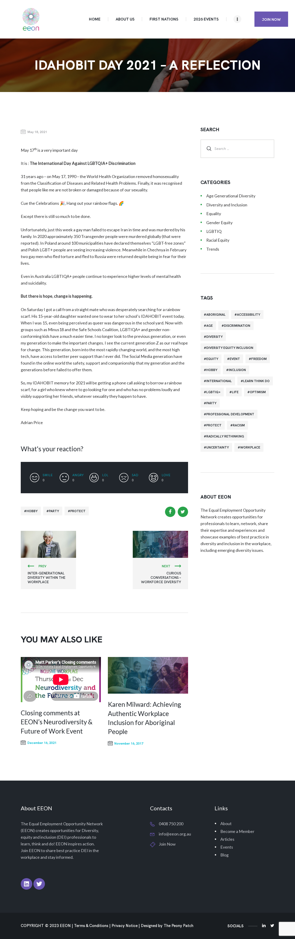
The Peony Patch (178, 925)
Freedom (259, 359)
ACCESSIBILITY (248, 314)
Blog (224, 854)
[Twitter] (39, 884)
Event (235, 359)
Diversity (214, 337)
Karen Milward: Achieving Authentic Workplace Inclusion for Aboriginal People (144, 717)
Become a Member (237, 831)
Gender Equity (219, 222)
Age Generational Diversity (230, 195)
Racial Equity (217, 240)
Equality (213, 213)
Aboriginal (216, 314)
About (226, 823)
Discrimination (237, 326)
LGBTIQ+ (213, 392)
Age (209, 326)
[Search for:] (237, 148)
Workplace (250, 447)
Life (235, 392)
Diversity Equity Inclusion (229, 348)
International (219, 381)
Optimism (258, 392)
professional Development (230, 414)
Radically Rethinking (225, 436)
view (148, 675)
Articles (227, 839)
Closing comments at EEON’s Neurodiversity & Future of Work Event (56, 722)
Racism (239, 425)
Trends (212, 249)
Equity (212, 359)
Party (54, 511)
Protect (78, 511)
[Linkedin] (26, 884)
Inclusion (237, 370)
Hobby (32, 511)
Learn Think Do (256, 381)
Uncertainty (217, 447)
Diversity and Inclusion (226, 204)
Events (226, 847)
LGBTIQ (213, 231)
